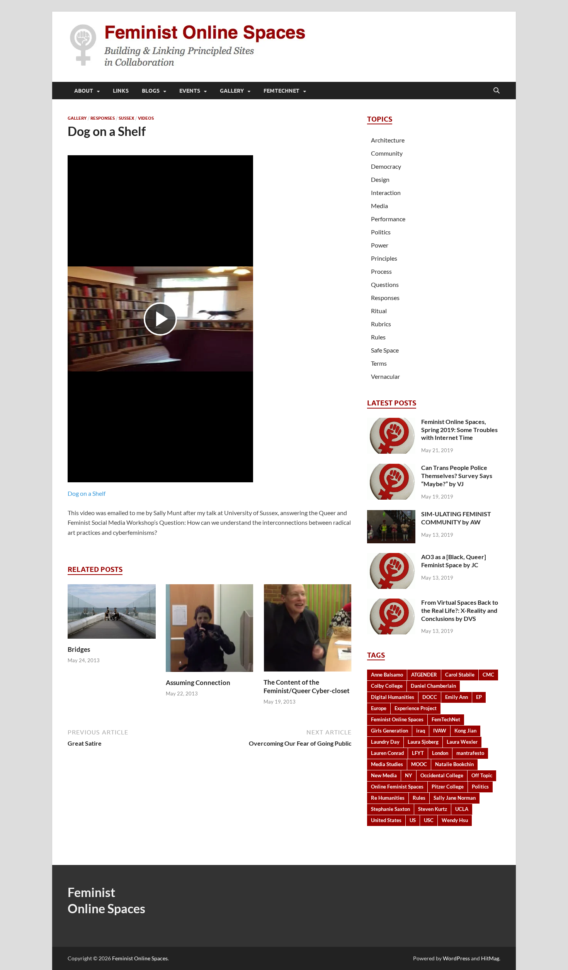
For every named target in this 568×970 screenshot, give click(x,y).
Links (121, 91)
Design (380, 179)
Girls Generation (389, 731)
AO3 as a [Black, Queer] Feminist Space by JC (453, 560)
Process (381, 271)
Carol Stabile (459, 675)
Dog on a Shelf (86, 493)
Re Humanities (388, 798)
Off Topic (481, 775)
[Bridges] (112, 613)
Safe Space (385, 350)
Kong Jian (465, 731)
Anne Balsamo (387, 675)
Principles (384, 258)
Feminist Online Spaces (397, 719)
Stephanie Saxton (390, 809)
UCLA (461, 809)
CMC (488, 675)
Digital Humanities (392, 697)
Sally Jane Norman (455, 798)
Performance (388, 218)
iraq (420, 731)
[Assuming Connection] (210, 630)
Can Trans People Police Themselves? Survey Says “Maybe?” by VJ (456, 475)
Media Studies (387, 764)
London (440, 753)
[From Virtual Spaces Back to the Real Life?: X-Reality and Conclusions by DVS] (391, 603)
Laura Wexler (462, 742)
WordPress (456, 958)
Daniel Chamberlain (433, 686)
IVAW (439, 731)
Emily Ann (456, 697)
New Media (384, 775)
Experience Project (416, 708)
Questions (385, 284)
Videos (146, 118)
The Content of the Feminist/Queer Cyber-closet (307, 686)
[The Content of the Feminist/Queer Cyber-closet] (308, 630)
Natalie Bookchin (454, 764)
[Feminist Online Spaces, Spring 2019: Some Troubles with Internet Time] (391, 422)
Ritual (379, 310)
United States (386, 820)
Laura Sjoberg (423, 742)
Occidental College (441, 775)
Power (379, 245)
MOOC (419, 764)
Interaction (386, 192)
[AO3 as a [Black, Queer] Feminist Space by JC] (391, 557)
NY (408, 775)
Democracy (386, 166)
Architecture (388, 140)
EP (479, 697)
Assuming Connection (198, 682)
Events (189, 91)
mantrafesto (470, 753)
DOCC (429, 697)
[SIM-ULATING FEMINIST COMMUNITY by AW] (391, 514)
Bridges (79, 649)
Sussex (126, 118)
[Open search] (496, 91)
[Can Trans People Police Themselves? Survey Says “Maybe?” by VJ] (391, 468)
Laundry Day (385, 742)
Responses (102, 118)
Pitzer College (448, 786)
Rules (378, 337)
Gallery (232, 91)
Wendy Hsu (455, 820)
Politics (381, 232)
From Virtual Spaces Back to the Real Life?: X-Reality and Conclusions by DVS (459, 610)
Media (379, 205)
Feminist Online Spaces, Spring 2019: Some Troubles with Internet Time (459, 429)
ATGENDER (424, 675)
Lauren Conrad (387, 753)
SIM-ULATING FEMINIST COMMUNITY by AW (456, 518)
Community (387, 153)
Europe (378, 708)
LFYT (418, 753)
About (83, 91)
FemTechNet (281, 91)
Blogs (151, 91)
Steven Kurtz (432, 809)
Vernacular (385, 376)
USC (429, 820)
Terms (379, 363)
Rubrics (381, 323)
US (413, 820)
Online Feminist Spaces (397, 786)
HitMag (490, 958)
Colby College (387, 686)
